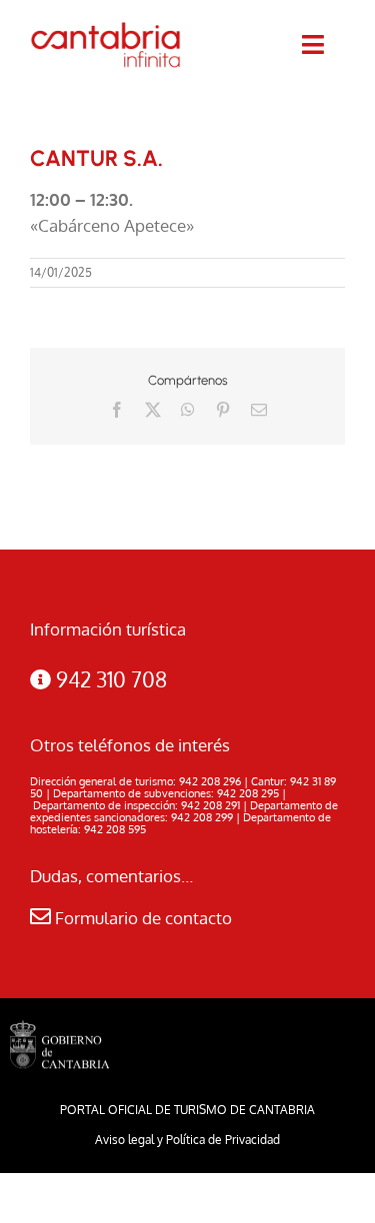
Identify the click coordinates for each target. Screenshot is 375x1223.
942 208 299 (202, 817)
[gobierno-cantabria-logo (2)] (60, 1028)
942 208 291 (210, 805)
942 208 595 (115, 829)
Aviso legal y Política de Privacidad (187, 1139)
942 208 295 (248, 793)
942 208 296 (210, 781)
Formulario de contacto (141, 917)
